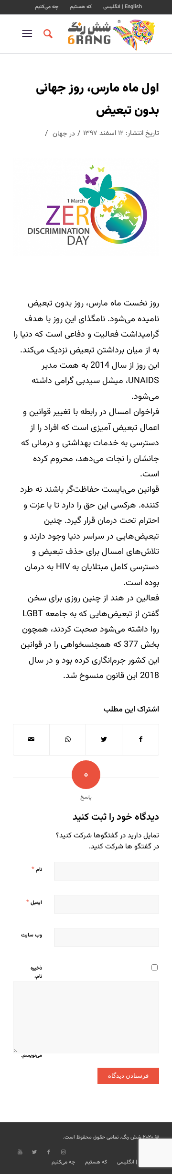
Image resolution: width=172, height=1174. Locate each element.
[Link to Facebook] (49, 1152)
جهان (60, 133)
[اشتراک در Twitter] (104, 739)
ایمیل (34, 902)
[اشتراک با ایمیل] (31, 739)
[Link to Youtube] (20, 1152)
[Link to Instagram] (63, 1152)
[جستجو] (46, 34)
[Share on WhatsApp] (68, 739)
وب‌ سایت (31, 935)
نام (37, 869)
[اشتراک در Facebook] (140, 739)
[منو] (29, 34)
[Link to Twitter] (34, 1152)
